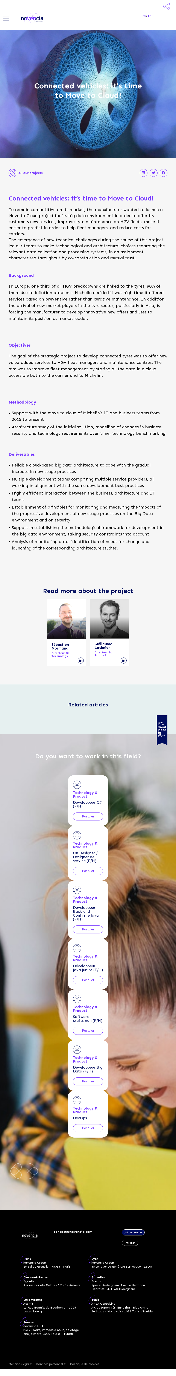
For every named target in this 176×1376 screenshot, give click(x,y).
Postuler (88, 816)
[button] (143, 173)
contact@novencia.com (73, 1232)
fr (144, 15)
